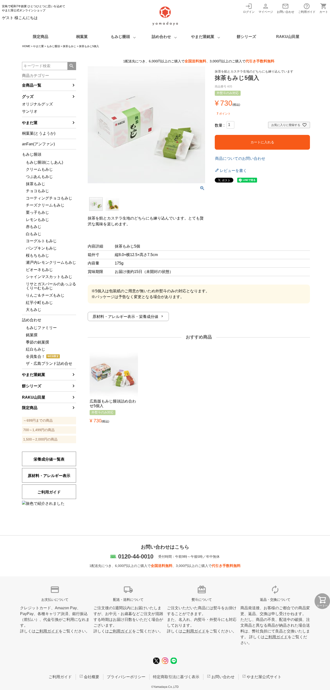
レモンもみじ (37, 220)
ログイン (249, 8)
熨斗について (202, 600)
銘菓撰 (31, 335)
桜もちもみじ (37, 255)
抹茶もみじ (69, 46)
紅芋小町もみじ (39, 303)
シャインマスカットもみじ (49, 277)
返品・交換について (275, 600)
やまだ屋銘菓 (202, 37)
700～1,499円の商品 (39, 430)
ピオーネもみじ (39, 270)
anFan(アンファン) (38, 144)
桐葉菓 (82, 37)
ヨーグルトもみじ (41, 241)
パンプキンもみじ (41, 248)
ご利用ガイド (307, 8)
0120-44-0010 (135, 556)
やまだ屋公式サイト (264, 677)
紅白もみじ (35, 349)
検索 (71, 66)
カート (323, 8)
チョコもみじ (37, 191)
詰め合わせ (161, 37)
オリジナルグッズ (37, 104)
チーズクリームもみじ (45, 205)
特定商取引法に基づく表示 (176, 677)
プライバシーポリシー (126, 677)
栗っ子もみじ (37, 212)
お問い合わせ (285, 8)
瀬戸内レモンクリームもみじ (51, 262)
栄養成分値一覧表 (49, 459)
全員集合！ (35, 356)
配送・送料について (128, 600)
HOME (26, 46)
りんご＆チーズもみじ (45, 295)
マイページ (265, 8)
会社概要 (91, 677)
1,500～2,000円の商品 (40, 439)
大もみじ (33, 310)
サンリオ (29, 111)
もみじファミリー (41, 328)
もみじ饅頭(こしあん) (44, 162)
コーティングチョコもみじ (49, 198)
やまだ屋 (38, 46)
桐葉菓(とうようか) (38, 133)
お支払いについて (54, 600)
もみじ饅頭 (120, 37)
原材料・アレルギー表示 (49, 476)
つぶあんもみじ (39, 177)
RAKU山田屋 (287, 37)
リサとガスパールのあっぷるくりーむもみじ (51, 286)
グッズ (28, 97)
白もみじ (33, 234)
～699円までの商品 (38, 420)
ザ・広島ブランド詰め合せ (49, 363)
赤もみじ (33, 227)
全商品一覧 (31, 85)
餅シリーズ (246, 37)
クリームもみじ (39, 169)
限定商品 (40, 37)
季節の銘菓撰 (37, 342)
